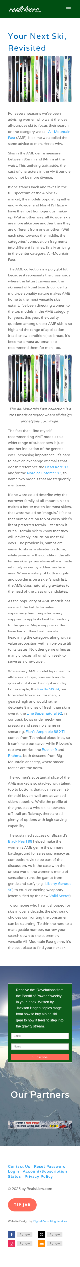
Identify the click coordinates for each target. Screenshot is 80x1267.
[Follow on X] (41, 1234)
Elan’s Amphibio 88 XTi (45, 731)
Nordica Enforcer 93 (44, 473)
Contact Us (19, 1166)
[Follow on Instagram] (11, 1243)
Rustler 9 (49, 749)
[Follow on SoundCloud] (41, 1243)
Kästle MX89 (48, 689)
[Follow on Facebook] (11, 1234)
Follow (25, 1235)
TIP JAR (22, 1204)
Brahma (14, 755)
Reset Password (50, 1166)
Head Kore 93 (56, 467)
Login (13, 1171)
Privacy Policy (39, 1176)
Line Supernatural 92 (44, 713)
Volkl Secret (59, 895)
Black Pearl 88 (20, 841)
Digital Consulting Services (50, 1221)
